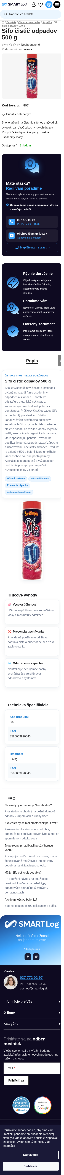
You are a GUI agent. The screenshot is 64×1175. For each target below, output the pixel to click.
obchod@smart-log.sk (33, 988)
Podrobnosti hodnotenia (17, 49)
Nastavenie (30, 1154)
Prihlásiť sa (16, 1080)
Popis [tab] (32, 360)
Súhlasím (30, 1166)
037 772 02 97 (31, 977)
